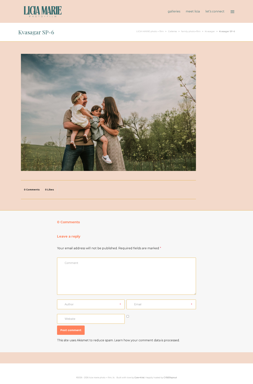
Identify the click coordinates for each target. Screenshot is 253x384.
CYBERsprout (170, 377)
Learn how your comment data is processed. (147, 340)
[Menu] (232, 11)
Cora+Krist (139, 377)
